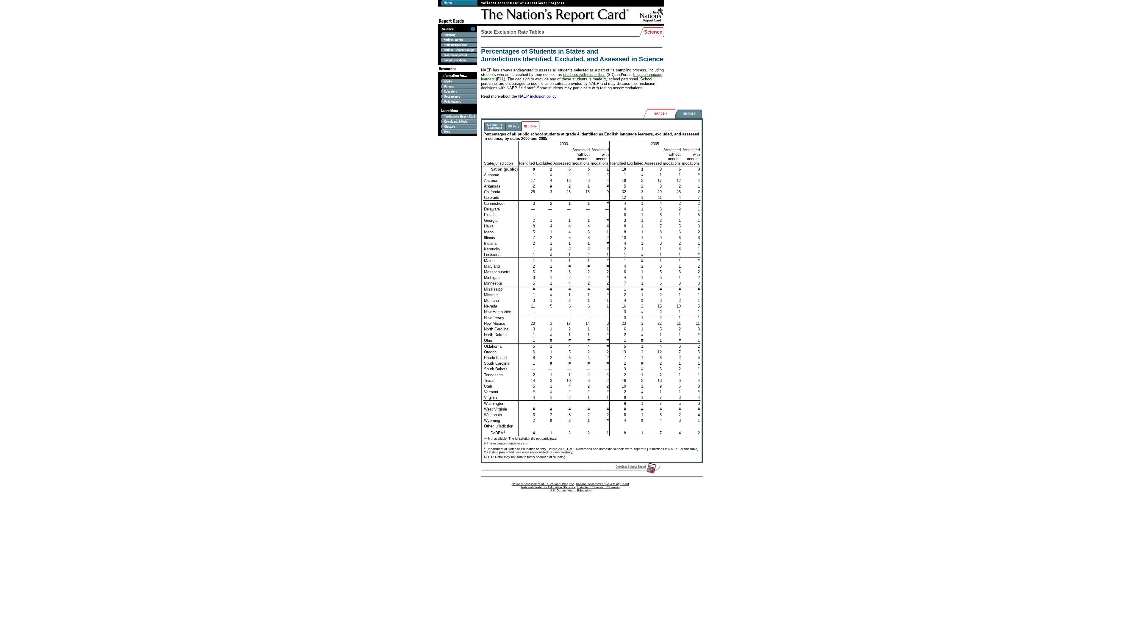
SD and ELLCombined (495, 126)
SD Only (513, 126)
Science (653, 32)
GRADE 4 (660, 113)
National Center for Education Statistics (548, 487)
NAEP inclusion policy (537, 96)
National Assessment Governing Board (602, 484)
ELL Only (530, 126)
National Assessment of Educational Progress (543, 484)
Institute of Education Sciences (598, 487)
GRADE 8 (689, 113)
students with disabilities (584, 74)
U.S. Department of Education (570, 490)
